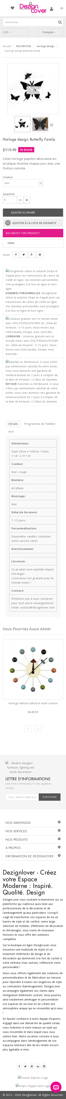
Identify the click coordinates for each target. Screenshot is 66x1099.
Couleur (8, 177)
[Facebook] (19, 1066)
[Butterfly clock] (40, 124)
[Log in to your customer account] (51, 9)
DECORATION (23, 46)
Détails (13, 424)
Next (38, 728)
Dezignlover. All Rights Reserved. (42, 1095)
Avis (11, 431)
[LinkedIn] (38, 1066)
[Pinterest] (31, 1066)
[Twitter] (25, 1066)
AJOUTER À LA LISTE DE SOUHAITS (34, 223)
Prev (28, 728)
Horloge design (45, 46)
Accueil (7, 46)
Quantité (8, 194)
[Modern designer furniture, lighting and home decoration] (33, 7)
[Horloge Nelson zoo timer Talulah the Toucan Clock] (33, 88)
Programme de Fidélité (39, 424)
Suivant (51, 125)
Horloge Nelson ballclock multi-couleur (33, 703)
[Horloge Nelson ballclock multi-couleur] (33, 669)
